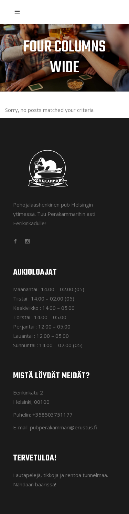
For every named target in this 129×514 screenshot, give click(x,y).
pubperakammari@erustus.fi (63, 427)
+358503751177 (52, 414)
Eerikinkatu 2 (28, 392)
